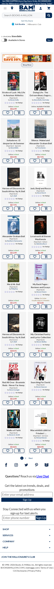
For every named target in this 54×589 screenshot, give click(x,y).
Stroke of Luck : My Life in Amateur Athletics (13, 94)
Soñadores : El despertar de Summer (13, 141)
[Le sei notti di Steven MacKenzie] (40, 225)
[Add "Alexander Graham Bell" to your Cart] (19, 256)
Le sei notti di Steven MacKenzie (40, 237)
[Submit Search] (49, 15)
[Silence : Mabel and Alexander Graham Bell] (40, 129)
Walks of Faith (14, 430)
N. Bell (14, 196)
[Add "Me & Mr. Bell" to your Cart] (19, 306)
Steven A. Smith (14, 435)
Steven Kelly (14, 100)
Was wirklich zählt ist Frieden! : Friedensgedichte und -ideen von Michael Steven (40, 432)
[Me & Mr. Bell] (13, 273)
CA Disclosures (20, 570)
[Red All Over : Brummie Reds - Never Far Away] (13, 371)
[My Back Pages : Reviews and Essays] (40, 273)
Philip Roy (14, 289)
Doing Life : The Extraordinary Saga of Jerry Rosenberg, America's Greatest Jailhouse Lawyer (40, 94)
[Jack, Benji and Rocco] (40, 177)
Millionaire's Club (34, 24)
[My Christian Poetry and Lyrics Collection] (40, 323)
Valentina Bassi (41, 244)
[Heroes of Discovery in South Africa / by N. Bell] (13, 177)
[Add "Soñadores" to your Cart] (19, 161)
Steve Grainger (14, 390)
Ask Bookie (20, 24)
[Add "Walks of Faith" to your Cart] (19, 451)
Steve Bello (38, 100)
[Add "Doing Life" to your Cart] (46, 113)
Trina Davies (41, 148)
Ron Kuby (45, 100)
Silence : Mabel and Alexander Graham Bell (40, 141)
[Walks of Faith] (13, 419)
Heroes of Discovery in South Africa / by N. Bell (13, 189)
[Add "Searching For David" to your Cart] (46, 402)
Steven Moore (41, 292)
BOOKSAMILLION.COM (12, 567)
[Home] (27, 8)
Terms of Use (46, 567)
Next (31, 458)
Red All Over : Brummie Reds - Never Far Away (13, 383)
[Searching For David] (40, 371)
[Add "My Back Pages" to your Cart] (46, 306)
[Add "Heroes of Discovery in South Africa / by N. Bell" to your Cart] (19, 209)
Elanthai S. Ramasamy (14, 241)
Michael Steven (41, 438)
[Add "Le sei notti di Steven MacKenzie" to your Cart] (46, 256)
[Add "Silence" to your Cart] (46, 161)
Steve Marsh (41, 193)
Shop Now (27, 65)
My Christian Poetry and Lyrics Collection (40, 335)
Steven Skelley (41, 342)
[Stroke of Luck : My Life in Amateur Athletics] (13, 81)
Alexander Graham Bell (13, 236)
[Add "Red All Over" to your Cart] (19, 402)
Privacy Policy (34, 570)
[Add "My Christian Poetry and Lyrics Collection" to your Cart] (46, 355)
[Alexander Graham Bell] (13, 225)
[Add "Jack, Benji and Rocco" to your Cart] (46, 209)
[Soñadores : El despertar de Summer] (13, 129)
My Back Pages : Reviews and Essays (40, 285)
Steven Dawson (41, 387)
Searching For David (40, 382)
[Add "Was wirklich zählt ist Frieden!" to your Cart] (46, 451)
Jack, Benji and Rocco (40, 188)
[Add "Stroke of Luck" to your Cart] (19, 113)
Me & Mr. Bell (13, 284)
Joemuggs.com (32, 567)
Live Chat (42, 476)
